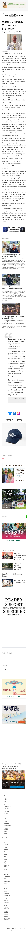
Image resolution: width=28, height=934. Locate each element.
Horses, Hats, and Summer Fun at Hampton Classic (13, 288)
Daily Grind (7, 809)
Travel (5, 842)
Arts (5, 818)
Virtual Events (6, 832)
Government (7, 806)
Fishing (6, 844)
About (5, 891)
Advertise (6, 893)
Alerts (5, 905)
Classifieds (7, 895)
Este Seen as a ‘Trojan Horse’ (19, 581)
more (3, 458)
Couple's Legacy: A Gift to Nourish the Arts (12, 255)
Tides (5, 869)
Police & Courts (6, 799)
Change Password (6, 908)
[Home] (14, 15)
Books (5, 821)
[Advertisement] (14, 744)
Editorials (6, 879)
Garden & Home (6, 866)
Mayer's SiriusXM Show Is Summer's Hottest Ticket (20, 556)
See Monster (7, 825)
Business (6, 804)
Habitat (6, 849)
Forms (5, 898)
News (5, 796)
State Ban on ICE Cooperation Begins (13, 575)
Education (6, 811)
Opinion (6, 874)
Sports (5, 859)
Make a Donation (6, 911)
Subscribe (6, 902)
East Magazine (6, 862)
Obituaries (6, 802)
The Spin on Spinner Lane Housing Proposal (19, 566)
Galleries (6, 823)
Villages (6, 813)
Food (5, 847)
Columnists (7, 876)
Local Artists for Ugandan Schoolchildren (13, 317)
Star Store (6, 900)
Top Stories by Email (7, 919)
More (5, 888)
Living (5, 840)
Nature (5, 854)
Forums (6, 669)
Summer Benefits (6, 828)
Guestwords (7, 881)
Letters (5, 883)
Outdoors (6, 856)
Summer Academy (6, 915)
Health (5, 852)
